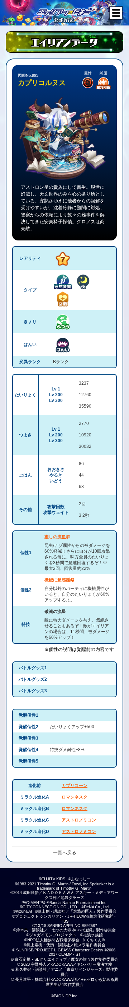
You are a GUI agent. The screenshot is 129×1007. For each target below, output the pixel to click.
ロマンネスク (74, 797)
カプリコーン (74, 785)
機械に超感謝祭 (59, 579)
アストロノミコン (79, 820)
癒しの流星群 (57, 536)
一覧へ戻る (64, 852)
